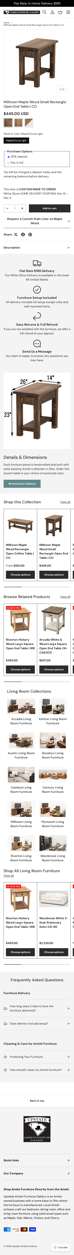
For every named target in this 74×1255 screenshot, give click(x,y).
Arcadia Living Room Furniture (21, 721)
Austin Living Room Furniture (21, 755)
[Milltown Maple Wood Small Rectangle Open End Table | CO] (53, 525)
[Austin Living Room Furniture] (21, 740)
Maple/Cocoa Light (16, 139)
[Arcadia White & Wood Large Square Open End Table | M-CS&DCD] (53, 620)
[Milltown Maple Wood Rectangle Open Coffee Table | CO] (20, 525)
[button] (60, 12)
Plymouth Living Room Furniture (52, 824)
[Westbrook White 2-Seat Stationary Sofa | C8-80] (53, 899)
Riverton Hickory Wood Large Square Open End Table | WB (20, 644)
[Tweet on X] (15, 234)
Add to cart (50, 208)
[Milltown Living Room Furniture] (21, 809)
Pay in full (17, 162)
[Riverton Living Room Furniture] (21, 843)
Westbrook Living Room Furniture (52, 858)
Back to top (37, 1100)
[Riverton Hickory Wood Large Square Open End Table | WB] (20, 620)
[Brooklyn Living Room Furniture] (53, 740)
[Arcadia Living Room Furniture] (21, 706)
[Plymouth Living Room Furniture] (53, 809)
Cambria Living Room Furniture (21, 789)
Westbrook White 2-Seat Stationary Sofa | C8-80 (53, 922)
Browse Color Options (22, 483)
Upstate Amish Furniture (24, 1246)
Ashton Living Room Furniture (53, 721)
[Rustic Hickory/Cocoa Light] (18, 122)
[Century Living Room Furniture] (53, 775)
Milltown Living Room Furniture (21, 824)
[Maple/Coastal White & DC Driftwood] (28, 122)
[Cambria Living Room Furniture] (21, 775)
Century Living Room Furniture (53, 789)
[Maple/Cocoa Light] (8, 122)
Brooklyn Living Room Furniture (53, 755)
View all (65, 502)
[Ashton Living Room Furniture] (53, 706)
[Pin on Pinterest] (30, 234)
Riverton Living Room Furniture (21, 858)
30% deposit (19, 156)
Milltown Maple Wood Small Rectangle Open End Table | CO (34, 25)
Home (7, 23)
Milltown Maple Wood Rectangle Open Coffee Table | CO (20, 551)
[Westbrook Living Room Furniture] (53, 843)
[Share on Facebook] (23, 234)
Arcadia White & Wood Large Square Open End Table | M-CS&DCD (53, 646)
